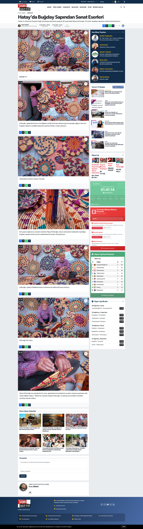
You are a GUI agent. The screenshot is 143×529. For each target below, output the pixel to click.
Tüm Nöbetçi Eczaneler (108, 248)
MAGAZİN (75, 7)
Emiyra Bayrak (104, 77)
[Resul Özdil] (95, 62)
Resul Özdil (103, 60)
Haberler (30, 13)
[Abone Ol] (123, 25)
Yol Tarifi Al (107, 227)
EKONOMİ (83, 7)
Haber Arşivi (77, 519)
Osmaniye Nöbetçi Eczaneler (29, 515)
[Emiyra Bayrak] (95, 78)
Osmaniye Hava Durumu (54, 515)
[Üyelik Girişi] (123, 2)
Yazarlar (41, 1)
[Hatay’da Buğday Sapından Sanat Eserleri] (53, 50)
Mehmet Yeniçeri (105, 52)
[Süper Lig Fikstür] (123, 301)
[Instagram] (104, 504)
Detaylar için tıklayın (108, 295)
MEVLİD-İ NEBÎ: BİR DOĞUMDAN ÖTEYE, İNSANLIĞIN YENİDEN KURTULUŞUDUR (109, 55)
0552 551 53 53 (60, 505)
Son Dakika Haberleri (53, 519)
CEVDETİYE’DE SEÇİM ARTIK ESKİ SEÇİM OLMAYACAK (110, 63)
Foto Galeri (24, 1)
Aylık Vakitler (96, 204)
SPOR (89, 7)
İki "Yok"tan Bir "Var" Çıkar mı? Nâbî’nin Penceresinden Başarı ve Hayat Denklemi (112, 39)
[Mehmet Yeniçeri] (95, 54)
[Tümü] (123, 32)
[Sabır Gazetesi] (24, 7)
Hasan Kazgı (104, 45)
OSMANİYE (66, 7)
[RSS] (113, 504)
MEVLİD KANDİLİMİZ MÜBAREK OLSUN (111, 71)
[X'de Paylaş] (106, 25)
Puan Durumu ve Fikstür (107, 515)
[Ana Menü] (124, 7)
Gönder (23, 476)
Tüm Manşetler (25, 519)
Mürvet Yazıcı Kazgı (106, 69)
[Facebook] (101, 504)
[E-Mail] (30, 492)
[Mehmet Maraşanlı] (95, 38)
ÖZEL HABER (57, 7)
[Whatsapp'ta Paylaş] (109, 25)
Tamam (123, 526)
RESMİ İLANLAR (98, 7)
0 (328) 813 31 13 (97, 237)
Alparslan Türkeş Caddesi (107, 47)
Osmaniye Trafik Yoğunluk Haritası (83, 515)
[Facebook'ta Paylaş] (104, 25)
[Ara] (121, 7)
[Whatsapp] (110, 504)
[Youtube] (107, 504)
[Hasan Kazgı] (95, 46)
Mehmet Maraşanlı (106, 36)
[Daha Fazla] (113, 25)
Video (33, 1)
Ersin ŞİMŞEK (34, 486)
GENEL (49, 7)
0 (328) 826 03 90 (98, 227)
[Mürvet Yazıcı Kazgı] (95, 70)
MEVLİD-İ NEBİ (104, 79)
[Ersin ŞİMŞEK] (23, 487)
